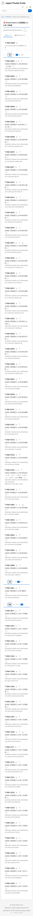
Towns (8, 35)
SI (16, 54)
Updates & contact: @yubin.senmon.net (16, 908)
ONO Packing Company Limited (20, 910)
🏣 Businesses (20, 35)
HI (19, 54)
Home (2, 17)
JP (22, 7)
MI (22, 54)
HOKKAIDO (8, 17)
